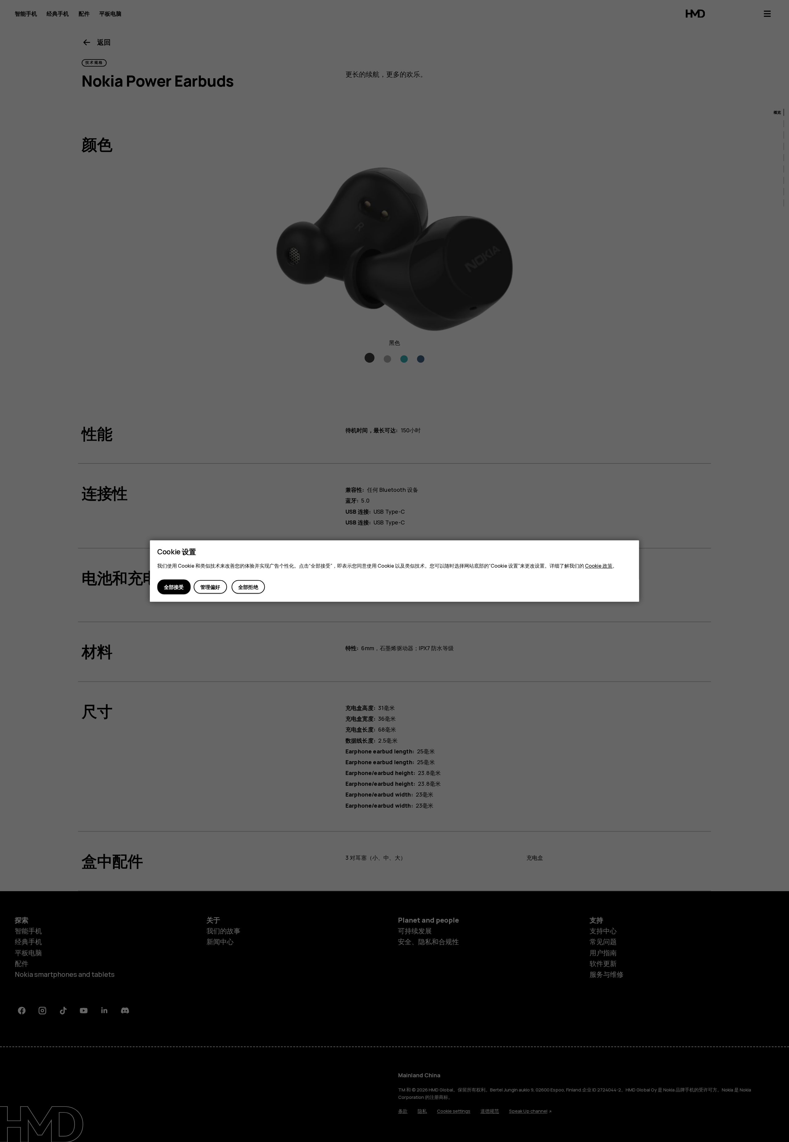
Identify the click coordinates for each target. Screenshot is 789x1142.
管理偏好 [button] (210, 587)
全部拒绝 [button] (248, 587)
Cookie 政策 (598, 565)
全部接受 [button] (174, 586)
